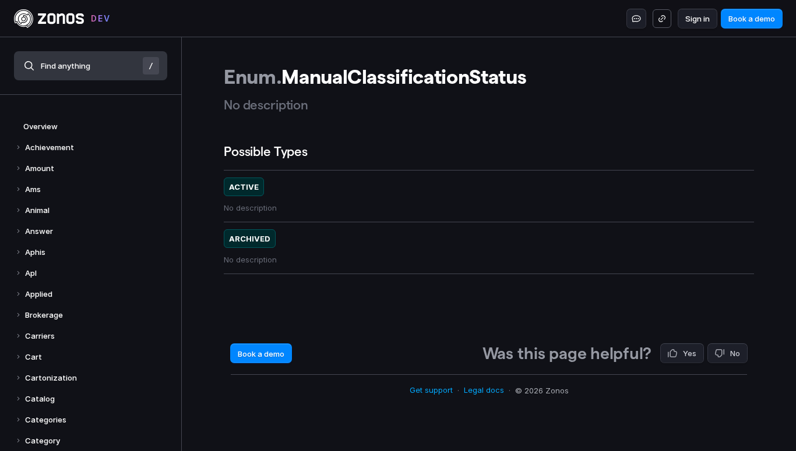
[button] (90, 65)
